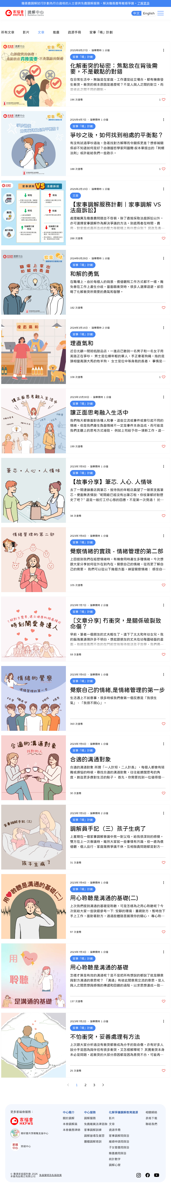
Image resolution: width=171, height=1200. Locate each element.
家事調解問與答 (119, 1135)
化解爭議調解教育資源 (123, 1112)
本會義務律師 (71, 1129)
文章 (41, 32)
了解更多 (143, 3)
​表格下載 (151, 1118)
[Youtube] (157, 1175)
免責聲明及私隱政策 (50, 1175)
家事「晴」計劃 (101, 32)
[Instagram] (139, 1175)
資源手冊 (74, 32)
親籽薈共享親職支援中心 (34, 1133)
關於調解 (68, 1118)
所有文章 (7, 32)
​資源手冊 (115, 1129)
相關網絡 (151, 1112)
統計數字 (115, 1159)
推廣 (56, 32)
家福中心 (26, 1146)
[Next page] (103, 1085)
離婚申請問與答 (119, 1141)
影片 (26, 32)
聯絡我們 (151, 1123)
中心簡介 (68, 1112)
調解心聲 (115, 1164)
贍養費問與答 (117, 1153)
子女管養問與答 (119, 1147)
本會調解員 (70, 1123)
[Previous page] (68, 1085)
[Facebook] (148, 1175)
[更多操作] (164, 50)
